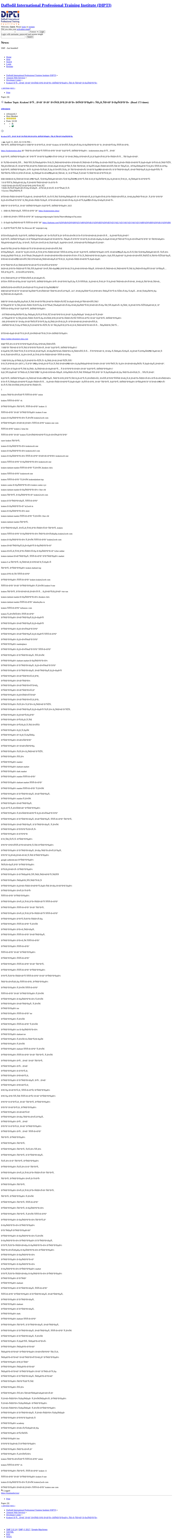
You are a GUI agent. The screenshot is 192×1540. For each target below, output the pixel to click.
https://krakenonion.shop (11, 151)
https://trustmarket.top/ (10, 1493)
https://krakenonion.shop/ (49, 211)
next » (12, 88)
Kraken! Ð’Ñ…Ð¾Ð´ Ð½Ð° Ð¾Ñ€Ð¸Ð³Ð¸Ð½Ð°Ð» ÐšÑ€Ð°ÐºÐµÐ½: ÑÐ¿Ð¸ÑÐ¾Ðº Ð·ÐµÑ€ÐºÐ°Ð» (37, 136)
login (24, 27)
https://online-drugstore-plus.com (14, 339)
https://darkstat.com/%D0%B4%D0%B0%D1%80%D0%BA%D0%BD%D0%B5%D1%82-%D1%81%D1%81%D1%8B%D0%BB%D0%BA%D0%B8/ (106, 222)
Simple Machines (39, 1529)
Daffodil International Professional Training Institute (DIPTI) (56, 5)
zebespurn (5, 109)
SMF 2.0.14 (11, 1529)
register (31, 27)
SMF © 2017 (24, 1529)
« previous (5, 88)
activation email (23, 29)
